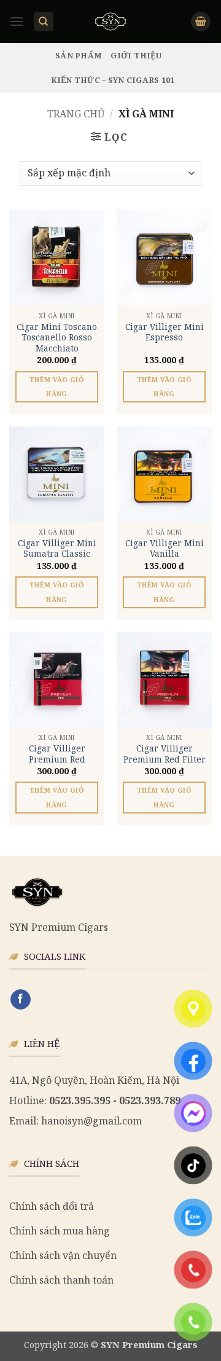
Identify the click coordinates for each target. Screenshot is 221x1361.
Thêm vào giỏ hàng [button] (56, 387)
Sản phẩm (78, 55)
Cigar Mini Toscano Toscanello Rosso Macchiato (57, 337)
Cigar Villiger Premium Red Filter (164, 753)
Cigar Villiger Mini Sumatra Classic (57, 548)
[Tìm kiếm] (43, 22)
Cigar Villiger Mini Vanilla (164, 548)
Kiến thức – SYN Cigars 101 (113, 79)
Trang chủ (75, 113)
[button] (16, 21)
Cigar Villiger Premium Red (57, 753)
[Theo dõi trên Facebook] (20, 999)
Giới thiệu (135, 55)
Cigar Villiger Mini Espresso (164, 332)
